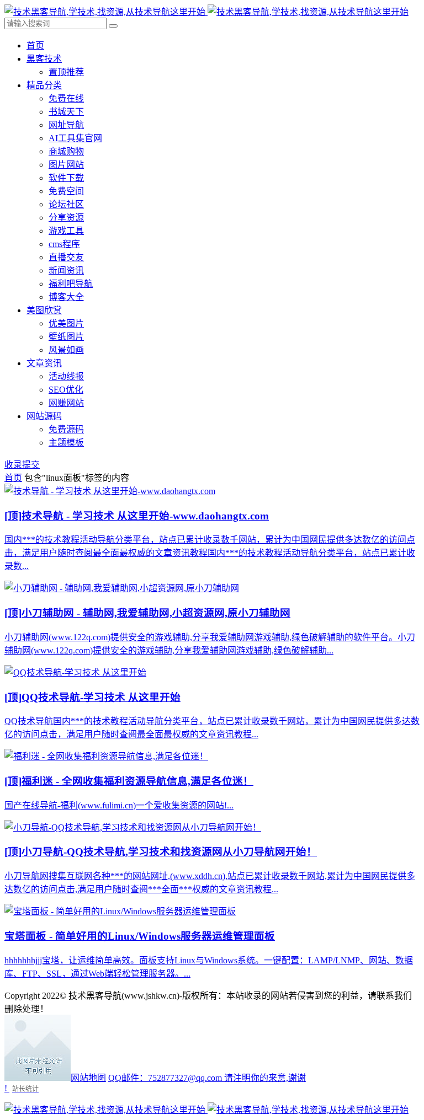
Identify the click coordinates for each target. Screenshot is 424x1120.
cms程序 (64, 244)
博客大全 (66, 297)
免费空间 (66, 191)
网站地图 (88, 1078)
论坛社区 (66, 204)
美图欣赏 (44, 310)
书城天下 (66, 111)
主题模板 (66, 442)
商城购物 (66, 151)
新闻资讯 (66, 270)
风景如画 (66, 350)
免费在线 (66, 98)
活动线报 (66, 376)
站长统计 (25, 1089)
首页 (35, 45)
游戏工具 (66, 230)
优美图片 (66, 323)
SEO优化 (66, 389)
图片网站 (66, 164)
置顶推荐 (66, 72)
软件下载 (66, 178)
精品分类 (44, 85)
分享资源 (66, 217)
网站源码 (44, 416)
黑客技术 (44, 58)
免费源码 (66, 429)
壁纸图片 (66, 336)
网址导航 (66, 125)
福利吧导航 (71, 283)
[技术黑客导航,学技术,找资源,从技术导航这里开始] (206, 12)
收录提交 (22, 464)
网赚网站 (66, 403)
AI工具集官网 (75, 138)
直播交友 (66, 257)
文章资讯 (44, 363)
